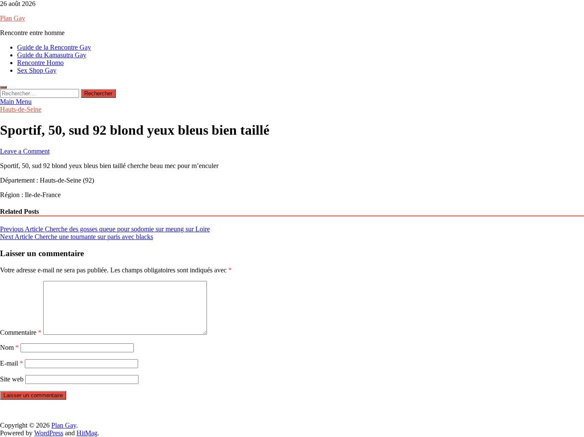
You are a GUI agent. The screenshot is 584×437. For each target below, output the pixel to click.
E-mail (11, 363)
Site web (12, 379)
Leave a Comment (25, 151)
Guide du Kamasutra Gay (51, 55)
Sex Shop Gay (36, 70)
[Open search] (3, 87)
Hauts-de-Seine (20, 109)
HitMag (87, 433)
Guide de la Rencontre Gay (54, 47)
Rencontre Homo (40, 62)
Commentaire (20, 332)
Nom (9, 347)
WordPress (48, 433)
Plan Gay (12, 18)
